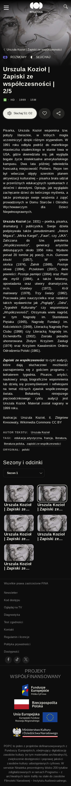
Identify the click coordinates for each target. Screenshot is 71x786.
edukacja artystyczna (28, 438)
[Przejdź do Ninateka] (36, 7)
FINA (44, 583)
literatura (60, 438)
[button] (24, 473)
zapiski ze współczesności (44, 443)
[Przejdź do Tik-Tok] (17, 660)
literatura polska (14, 443)
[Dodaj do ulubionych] (45, 113)
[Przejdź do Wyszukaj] (65, 8)
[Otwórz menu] (6, 7)
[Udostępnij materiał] (58, 113)
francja (48, 438)
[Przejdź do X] (26, 660)
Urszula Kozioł (40, 432)
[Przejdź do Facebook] (8, 660)
